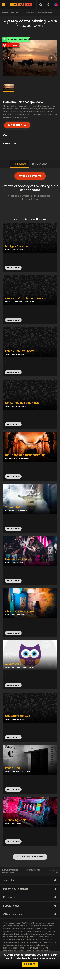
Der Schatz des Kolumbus (22, 402)
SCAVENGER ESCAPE (25, 667)
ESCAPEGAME (18, 249)
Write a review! (30, 176)
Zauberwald (13, 663)
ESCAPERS (16, 823)
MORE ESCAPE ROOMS (30, 856)
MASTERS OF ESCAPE (21, 771)
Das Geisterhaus (16, 559)
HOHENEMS (10, 510)
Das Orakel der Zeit (17, 715)
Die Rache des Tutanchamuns (25, 455)
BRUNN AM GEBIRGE (13, 302)
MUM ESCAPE (23, 510)
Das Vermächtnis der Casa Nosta (27, 298)
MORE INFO (15, 125)
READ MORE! (13, 320)
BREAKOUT (29, 302)
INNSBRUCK (10, 458)
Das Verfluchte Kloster (20, 350)
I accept (30, 964)
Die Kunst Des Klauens (19, 611)
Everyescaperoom (10, 12)
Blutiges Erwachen (17, 246)
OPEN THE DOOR (19, 406)
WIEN (7, 406)
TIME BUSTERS (18, 719)
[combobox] (48, 4)
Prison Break (13, 768)
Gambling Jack (15, 820)
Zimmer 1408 (13, 507)
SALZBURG (9, 667)
